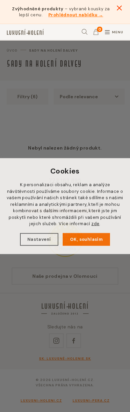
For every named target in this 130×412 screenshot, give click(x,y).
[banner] (25, 32)
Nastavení (39, 239)
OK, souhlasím (86, 239)
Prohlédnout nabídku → (75, 15)
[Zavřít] (119, 8)
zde (95, 223)
